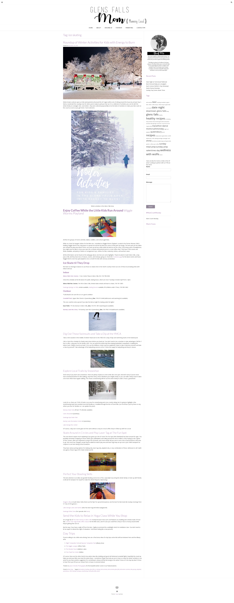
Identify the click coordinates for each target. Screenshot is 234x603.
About (98, 27)
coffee (149, 104)
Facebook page (117, 257)
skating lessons (93, 287)
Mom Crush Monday (152, 218)
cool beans (148, 108)
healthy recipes (155, 118)
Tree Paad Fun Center (72, 552)
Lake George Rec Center (70, 425)
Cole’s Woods (67, 414)
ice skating (97, 569)
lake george (133, 569)
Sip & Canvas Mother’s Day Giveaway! (157, 86)
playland (139, 569)
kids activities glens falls (113, 569)
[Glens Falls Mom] (117, 14)
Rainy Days (70, 569)
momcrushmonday (155, 128)
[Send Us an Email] (2, 2)
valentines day (153, 150)
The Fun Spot (119, 432)
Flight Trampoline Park (72, 543)
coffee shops (155, 104)
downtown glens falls (156, 111)
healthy (160, 115)
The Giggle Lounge (71, 546)
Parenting (129, 27)
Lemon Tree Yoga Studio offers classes (77, 521)
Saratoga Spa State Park (70, 417)
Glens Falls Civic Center (70, 276)
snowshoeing (84, 571)
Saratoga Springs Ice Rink (70, 287)
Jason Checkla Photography (77, 566)
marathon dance (160, 125)
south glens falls (92, 571)
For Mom (119, 27)
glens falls (92, 569)
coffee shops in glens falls (164, 104)
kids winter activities (125, 569)
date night (158, 107)
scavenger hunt (166, 138)
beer (154, 102)
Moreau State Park (68, 410)
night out (166, 129)
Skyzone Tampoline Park (88, 543)
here (88, 511)
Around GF (108, 27)
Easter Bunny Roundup (153, 88)
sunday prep (162, 146)
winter (98, 571)
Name (148, 166)
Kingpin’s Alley (67, 502)
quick (163, 132)
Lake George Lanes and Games (72, 507)
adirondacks (82, 569)
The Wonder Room (71, 549)
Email (148, 174)
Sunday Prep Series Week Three (155, 90)
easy (168, 111)
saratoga (78, 571)
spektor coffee (149, 144)
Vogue (117, 594)
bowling (87, 569)
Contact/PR (141, 27)
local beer (159, 123)
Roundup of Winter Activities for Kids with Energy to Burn (99, 42)
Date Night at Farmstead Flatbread (156, 82)
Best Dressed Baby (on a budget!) (156, 84)
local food (164, 123)
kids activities (104, 569)
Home (91, 27)
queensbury (66, 571)
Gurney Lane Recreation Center (72, 421)
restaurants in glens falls (161, 136)
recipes (150, 135)
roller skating (72, 571)
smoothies (154, 141)
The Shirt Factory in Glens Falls (82, 520)
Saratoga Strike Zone (69, 511)
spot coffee (156, 144)
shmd (148, 140)
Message (149, 182)
